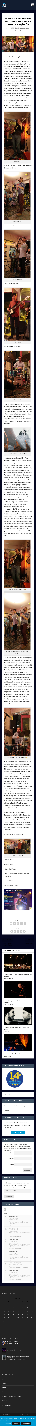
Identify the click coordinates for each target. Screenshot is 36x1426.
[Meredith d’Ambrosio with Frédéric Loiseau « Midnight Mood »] (4, 1357)
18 (8, 1314)
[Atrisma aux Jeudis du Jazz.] (18, 1042)
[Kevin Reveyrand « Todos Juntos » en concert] (18, 989)
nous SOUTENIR (18, 1132)
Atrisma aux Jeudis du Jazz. (13, 1054)
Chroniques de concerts (22, 28)
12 (13, 1311)
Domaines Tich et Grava (11, 885)
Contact (4, 1387)
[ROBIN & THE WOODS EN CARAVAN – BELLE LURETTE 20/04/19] (18, 44)
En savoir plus (26, 1423)
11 (8, 1311)
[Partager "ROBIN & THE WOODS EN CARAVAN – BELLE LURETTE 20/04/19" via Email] (25, 924)
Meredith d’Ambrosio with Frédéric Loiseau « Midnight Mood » (18, 1357)
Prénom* (11, 1159)
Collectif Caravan (9, 859)
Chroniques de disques (20, 1359)
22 (27, 1314)
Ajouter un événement (7, 1379)
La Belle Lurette (8, 864)
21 (22, 1314)
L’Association (5, 1392)
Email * (12, 1164)
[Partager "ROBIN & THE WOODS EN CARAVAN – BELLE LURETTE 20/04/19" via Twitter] (14, 924)
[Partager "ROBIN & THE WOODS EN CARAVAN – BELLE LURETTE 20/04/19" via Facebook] (11, 924)
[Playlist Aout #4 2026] (4, 1343)
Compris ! (16, 1423)
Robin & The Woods (10, 869)
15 (27, 1311)
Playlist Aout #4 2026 (12, 1341)
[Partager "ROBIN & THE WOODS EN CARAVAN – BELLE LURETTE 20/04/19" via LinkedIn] (21, 924)
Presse (4, 1383)
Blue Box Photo (8, 881)
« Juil (4, 1324)
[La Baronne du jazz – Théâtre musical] (4, 1350)
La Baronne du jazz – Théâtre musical (16, 1349)
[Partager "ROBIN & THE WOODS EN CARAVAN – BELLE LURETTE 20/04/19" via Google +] (18, 924)
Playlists (16, 1343)
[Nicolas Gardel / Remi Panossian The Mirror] (18, 1016)
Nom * (12, 1153)
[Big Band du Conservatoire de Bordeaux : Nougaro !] (18, 963)
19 (13, 1314)
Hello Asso (10, 1128)
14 (22, 1311)
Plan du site (5, 1400)
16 (32, 1311)
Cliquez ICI (7, 1110)
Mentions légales (6, 1405)
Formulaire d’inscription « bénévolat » (11, 1396)
